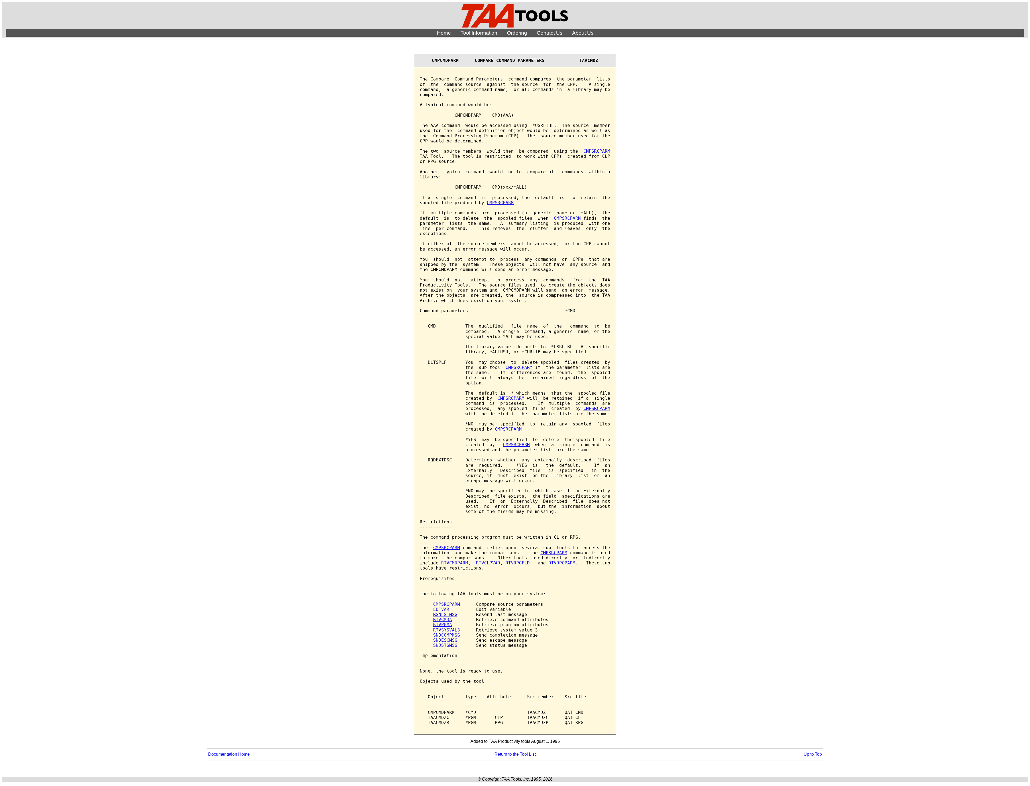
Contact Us (549, 33)
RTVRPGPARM (562, 562)
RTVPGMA (442, 624)
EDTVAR (441, 609)
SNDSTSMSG (445, 645)
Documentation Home (229, 754)
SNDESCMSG (445, 640)
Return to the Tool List (515, 754)
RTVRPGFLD (518, 562)
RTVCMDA (442, 619)
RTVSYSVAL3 (446, 630)
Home (444, 33)
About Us (583, 33)
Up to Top (813, 754)
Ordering (517, 33)
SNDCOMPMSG (446, 635)
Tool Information (479, 33)
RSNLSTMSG (445, 614)
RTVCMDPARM (454, 562)
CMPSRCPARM (596, 151)
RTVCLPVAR (488, 562)
